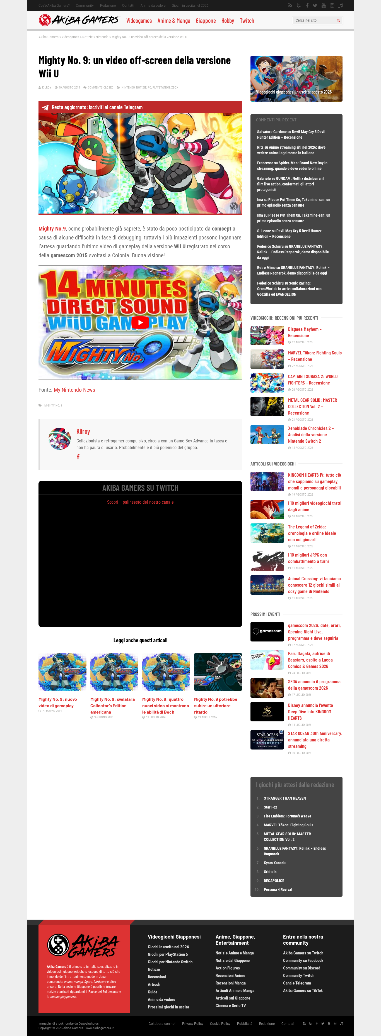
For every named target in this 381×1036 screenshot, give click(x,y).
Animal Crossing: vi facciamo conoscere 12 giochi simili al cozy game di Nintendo (314, 584)
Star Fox (270, 807)
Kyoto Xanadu (275, 863)
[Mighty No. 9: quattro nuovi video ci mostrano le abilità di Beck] (166, 688)
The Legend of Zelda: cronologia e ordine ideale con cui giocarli (312, 532)
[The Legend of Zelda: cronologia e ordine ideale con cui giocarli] (267, 541)
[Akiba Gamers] (79, 25)
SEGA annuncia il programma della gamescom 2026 (314, 684)
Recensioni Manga (231, 983)
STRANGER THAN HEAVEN (285, 798)
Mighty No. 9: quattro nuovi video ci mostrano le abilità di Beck (165, 705)
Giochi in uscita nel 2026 (190, 6)
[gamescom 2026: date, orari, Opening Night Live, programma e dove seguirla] (267, 639)
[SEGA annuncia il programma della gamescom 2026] (267, 695)
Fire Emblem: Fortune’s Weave (287, 816)
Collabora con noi (162, 1024)
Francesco (265, 163)
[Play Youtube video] (140, 322)
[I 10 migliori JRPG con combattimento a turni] (267, 569)
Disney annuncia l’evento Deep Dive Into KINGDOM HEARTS (310, 711)
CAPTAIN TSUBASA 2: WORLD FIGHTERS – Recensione (313, 379)
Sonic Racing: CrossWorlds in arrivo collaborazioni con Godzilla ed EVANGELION (289, 289)
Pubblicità (244, 1024)
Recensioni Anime (230, 975)
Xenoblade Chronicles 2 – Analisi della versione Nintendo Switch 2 (311, 434)
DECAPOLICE (274, 880)
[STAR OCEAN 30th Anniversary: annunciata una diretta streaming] (267, 747)
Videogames (139, 20)
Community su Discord (301, 968)
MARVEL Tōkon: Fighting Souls (289, 825)
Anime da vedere (153, 6)
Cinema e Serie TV (231, 1005)
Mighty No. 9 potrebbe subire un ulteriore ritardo (215, 705)
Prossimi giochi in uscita (168, 1007)
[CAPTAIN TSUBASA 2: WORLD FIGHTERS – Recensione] (267, 390)
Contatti (128, 6)
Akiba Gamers (48, 37)
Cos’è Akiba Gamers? (53, 6)
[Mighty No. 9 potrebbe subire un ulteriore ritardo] (218, 688)
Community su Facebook (303, 960)
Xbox (174, 87)
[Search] (338, 20)
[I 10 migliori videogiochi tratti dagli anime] (267, 517)
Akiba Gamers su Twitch (303, 953)
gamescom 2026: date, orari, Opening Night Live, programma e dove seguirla (314, 631)
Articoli (154, 984)
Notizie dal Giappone (233, 960)
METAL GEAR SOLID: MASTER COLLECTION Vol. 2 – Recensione (312, 406)
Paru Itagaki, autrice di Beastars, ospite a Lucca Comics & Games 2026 (310, 659)
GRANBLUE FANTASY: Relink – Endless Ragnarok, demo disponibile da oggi (293, 252)
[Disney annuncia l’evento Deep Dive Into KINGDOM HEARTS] (267, 719)
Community (85, 6)
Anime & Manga (174, 20)
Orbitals (270, 872)
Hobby (227, 20)
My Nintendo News (74, 389)
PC (149, 87)
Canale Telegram (297, 983)
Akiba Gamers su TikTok (303, 990)
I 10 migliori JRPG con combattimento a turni (308, 558)
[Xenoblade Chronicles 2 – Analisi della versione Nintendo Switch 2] (267, 442)
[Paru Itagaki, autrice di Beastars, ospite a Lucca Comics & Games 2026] (267, 667)
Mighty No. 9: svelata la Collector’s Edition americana (112, 705)
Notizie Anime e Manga (235, 953)
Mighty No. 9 (53, 405)
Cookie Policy (220, 1024)
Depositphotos (89, 1023)
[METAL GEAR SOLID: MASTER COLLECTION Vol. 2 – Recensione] (267, 414)
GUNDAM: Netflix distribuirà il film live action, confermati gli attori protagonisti (290, 184)
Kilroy (46, 87)
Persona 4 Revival (278, 889)
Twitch (247, 20)
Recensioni (157, 976)
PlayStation (161, 87)
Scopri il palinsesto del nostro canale (140, 502)
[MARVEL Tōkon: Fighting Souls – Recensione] (267, 367)
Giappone (206, 20)
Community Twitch (298, 975)
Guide (152, 992)
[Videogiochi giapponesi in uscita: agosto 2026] (296, 99)
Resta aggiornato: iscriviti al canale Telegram (97, 107)
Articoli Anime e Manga (235, 990)
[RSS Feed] (290, 5)
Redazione (108, 6)
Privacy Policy (192, 1024)
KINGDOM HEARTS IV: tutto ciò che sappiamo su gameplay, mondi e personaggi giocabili (314, 481)
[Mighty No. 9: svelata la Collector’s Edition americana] (114, 688)
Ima (260, 199)
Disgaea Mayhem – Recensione (305, 332)
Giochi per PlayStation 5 (168, 954)
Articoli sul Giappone (233, 998)
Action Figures (228, 968)
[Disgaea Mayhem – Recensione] (267, 343)
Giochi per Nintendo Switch (170, 961)
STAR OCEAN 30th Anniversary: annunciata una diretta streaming (315, 739)
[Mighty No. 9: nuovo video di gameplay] (62, 688)
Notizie (87, 37)
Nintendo (102, 37)
